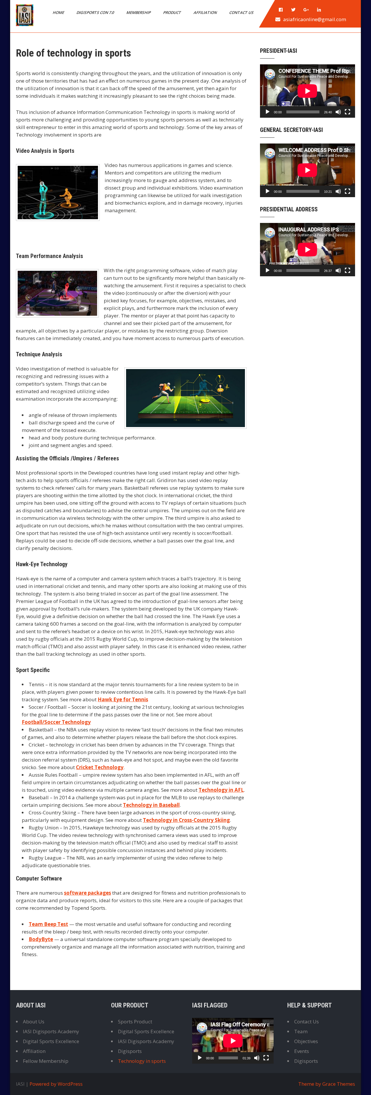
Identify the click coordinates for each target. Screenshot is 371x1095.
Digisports (130, 1051)
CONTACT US (242, 12)
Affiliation (34, 1051)
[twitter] (293, 10)
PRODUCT (173, 12)
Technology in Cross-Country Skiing (186, 820)
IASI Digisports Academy (51, 1031)
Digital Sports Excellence (51, 1041)
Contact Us (306, 1021)
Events (301, 1051)
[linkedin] (319, 10)
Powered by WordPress (56, 1084)
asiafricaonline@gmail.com (314, 19)
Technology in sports (142, 1061)
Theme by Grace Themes (326, 1084)
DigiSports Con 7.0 (95, 12)
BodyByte (41, 939)
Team (301, 1031)
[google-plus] (306, 10)
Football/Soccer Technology (56, 722)
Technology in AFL (221, 790)
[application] (307, 91)
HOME (59, 12)
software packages (87, 892)
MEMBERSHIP (139, 12)
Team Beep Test (48, 924)
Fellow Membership (45, 1061)
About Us (33, 1021)
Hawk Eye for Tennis (123, 699)
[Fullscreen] (347, 112)
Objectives (306, 1041)
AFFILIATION (205, 12)
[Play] (267, 112)
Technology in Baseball (151, 805)
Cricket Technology (99, 767)
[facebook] (281, 10)
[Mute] (338, 112)
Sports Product (135, 1021)
